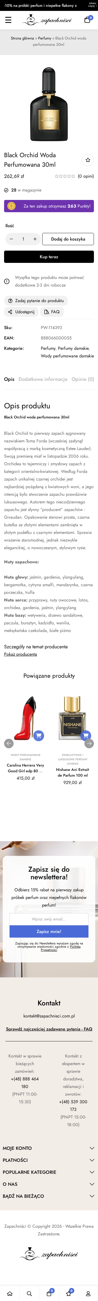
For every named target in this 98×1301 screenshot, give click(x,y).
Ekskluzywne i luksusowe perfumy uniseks (72, 759)
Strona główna (22, 38)
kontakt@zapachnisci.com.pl (49, 1016)
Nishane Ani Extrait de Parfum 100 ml (72, 772)
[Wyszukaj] (29, 1293)
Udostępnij (25, 312)
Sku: (8, 327)
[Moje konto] (88, 1293)
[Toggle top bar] (92, 5)
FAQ (55, 312)
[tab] (9, 379)
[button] (38, 735)
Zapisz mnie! (49, 931)
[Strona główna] (10, 1293)
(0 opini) (86, 176)
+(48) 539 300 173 (73, 1105)
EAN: (9, 338)
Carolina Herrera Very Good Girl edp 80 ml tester (25, 770)
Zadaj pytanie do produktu (39, 300)
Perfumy (44, 38)
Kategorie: (14, 348)
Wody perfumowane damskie (67, 356)
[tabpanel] (49, 517)
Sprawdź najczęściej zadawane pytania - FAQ (49, 1029)
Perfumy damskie (73, 348)
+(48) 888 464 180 (25, 1083)
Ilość (9, 226)
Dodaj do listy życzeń (88, 160)
